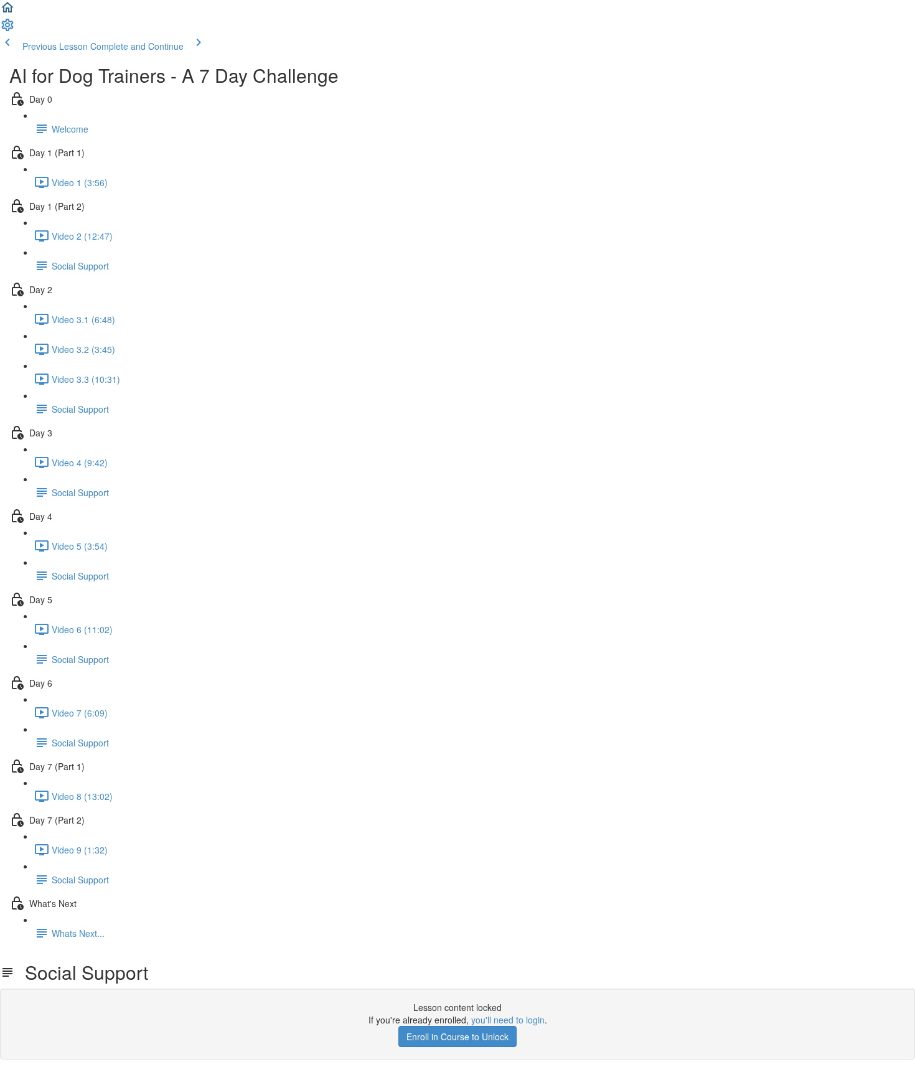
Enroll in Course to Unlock (457, 1036)
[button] (7, 11)
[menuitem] (7, 28)
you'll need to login (508, 1019)
